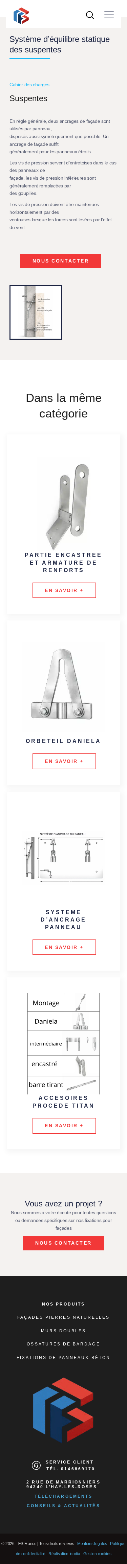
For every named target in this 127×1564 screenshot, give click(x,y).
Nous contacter (61, 261)
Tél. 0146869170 (70, 1469)
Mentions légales (92, 1543)
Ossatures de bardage (63, 1344)
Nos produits (63, 1304)
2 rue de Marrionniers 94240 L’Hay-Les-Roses (63, 1484)
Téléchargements (63, 1496)
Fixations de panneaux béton (63, 1357)
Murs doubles (63, 1331)
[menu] (109, 15)
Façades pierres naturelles (63, 1317)
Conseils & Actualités (63, 1505)
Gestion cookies (97, 1553)
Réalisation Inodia (64, 1553)
